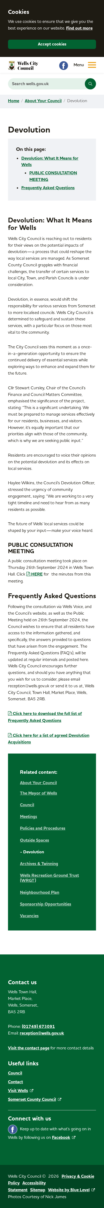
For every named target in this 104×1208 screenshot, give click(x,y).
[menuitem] (52, 849)
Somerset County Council (32, 1099)
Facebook (61, 1137)
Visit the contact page (28, 1048)
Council (15, 1073)
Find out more (79, 28)
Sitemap (37, 1190)
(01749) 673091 (38, 1026)
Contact (15, 1082)
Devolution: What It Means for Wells (49, 161)
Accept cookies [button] (52, 44)
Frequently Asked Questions (48, 188)
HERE (37, 574)
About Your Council (43, 101)
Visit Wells (18, 1091)
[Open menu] (89, 65)
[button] (90, 83)
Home (13, 101)
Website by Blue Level (69, 1190)
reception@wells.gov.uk (42, 1033)
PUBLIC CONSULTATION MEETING (53, 176)
